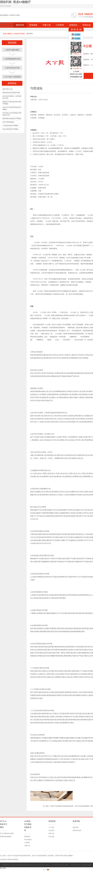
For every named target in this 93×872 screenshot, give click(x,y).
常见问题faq (28, 839)
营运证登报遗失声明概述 (10, 129)
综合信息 (51, 836)
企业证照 (51, 830)
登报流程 (27, 836)
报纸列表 (75, 827)
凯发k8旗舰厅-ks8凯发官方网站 (10, 15)
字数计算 (27, 845)
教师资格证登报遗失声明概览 (11, 118)
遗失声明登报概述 (8, 122)
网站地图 (3, 868)
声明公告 (51, 833)
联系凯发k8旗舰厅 (6, 836)
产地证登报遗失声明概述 (10, 125)
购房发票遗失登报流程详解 (11, 92)
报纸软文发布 (77, 830)
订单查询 (27, 842)
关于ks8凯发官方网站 (7, 833)
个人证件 (51, 827)
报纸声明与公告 (7, 89)
